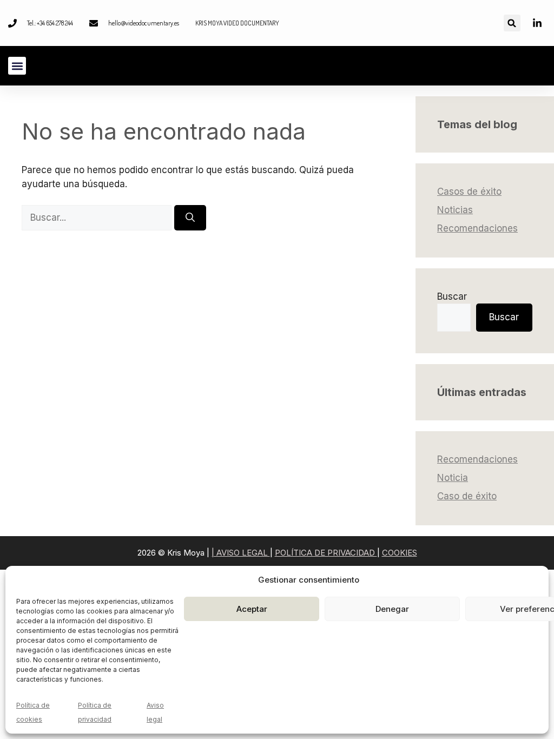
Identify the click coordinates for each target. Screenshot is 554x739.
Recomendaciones (477, 228)
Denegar (392, 609)
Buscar (452, 296)
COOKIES (399, 552)
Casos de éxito (469, 191)
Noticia (452, 477)
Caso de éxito (467, 496)
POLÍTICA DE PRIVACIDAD (326, 552)
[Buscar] (190, 218)
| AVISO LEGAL (241, 552)
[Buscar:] (98, 217)
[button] (512, 23)
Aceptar (251, 609)
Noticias (455, 209)
